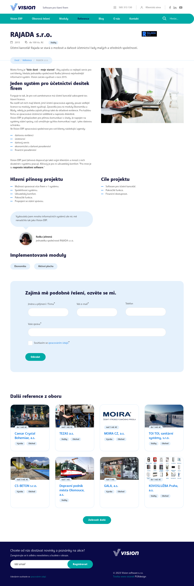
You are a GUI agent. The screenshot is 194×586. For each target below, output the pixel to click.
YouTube (181, 7)
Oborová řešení (41, 18)
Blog (101, 18)
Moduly (63, 18)
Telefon (129, 303)
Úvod (16, 60)
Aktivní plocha (45, 266)
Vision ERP (16, 18)
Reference (83, 18)
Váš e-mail (82, 304)
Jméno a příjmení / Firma (41, 304)
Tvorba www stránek (123, 576)
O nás (116, 18)
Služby (53, 42)
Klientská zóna (153, 7)
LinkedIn (175, 7)
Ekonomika (20, 266)
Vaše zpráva (34, 324)
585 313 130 (125, 7)
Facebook (170, 7)
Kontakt (134, 18)
